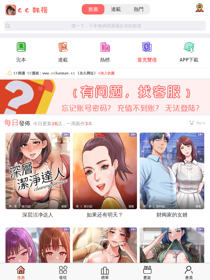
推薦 (93, 9)
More (201, 123)
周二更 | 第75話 (20, 206)
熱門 (139, 9)
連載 (116, 9)
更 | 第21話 (84, 206)
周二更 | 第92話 (154, 206)
